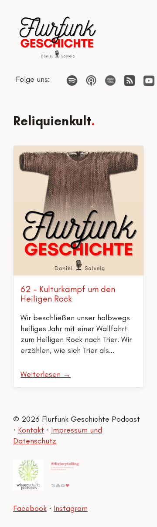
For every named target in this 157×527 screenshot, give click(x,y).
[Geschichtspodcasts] (65, 475)
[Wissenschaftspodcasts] (28, 475)
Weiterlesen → (45, 374)
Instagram (71, 508)
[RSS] (129, 80)
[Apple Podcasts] (91, 80)
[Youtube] (149, 80)
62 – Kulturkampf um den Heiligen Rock (67, 293)
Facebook (30, 508)
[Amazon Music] (110, 80)
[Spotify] (71, 80)
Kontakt (31, 430)
